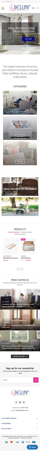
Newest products (20, 234)
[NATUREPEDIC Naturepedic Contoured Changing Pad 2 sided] (11, 246)
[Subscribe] (35, 380)
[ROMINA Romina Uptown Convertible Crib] (29, 246)
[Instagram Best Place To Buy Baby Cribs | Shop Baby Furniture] (24, 402)
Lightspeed (16, 438)
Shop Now (28, 39)
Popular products (26, 232)
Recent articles (19, 356)
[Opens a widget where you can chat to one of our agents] (32, 447)
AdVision (30, 438)
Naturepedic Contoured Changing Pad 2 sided (10, 258)
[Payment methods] (6, 442)
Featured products (14, 232)
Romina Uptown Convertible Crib (26, 258)
